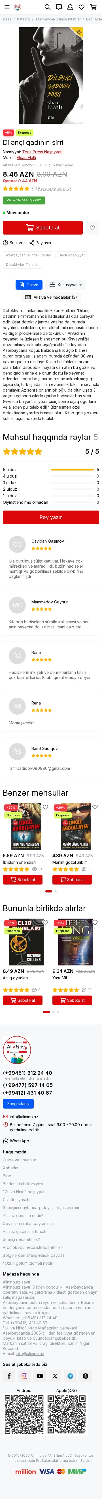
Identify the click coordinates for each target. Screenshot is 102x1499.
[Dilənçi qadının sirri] (51, 75)
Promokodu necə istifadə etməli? (33, 1247)
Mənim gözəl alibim (70, 862)
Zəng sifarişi (18, 1103)
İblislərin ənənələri (19, 862)
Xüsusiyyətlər (70, 284)
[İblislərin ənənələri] (26, 826)
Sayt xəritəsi (85, 1455)
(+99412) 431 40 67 (27, 1093)
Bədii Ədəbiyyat (72, 255)
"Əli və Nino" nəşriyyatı (24, 1191)
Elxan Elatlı (26, 157)
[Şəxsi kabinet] (70, 7)
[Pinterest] (85, 1376)
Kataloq (23, 19)
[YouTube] (39, 1376)
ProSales (43, 1460)
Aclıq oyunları (15, 977)
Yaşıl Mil (59, 977)
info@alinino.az (24, 1116)
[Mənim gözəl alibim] (75, 826)
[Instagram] (24, 1376)
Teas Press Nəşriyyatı (42, 151)
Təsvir (32, 284)
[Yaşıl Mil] (75, 942)
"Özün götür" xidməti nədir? (28, 1263)
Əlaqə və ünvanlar (19, 1159)
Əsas (7, 19)
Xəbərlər (11, 1167)
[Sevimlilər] (92, 228)
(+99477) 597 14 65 (28, 1085)
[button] (48, 891)
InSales (84, 1460)
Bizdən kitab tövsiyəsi (23, 1183)
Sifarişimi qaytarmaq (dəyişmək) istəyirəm (41, 1207)
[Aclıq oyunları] (26, 942)
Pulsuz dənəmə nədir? (23, 1215)
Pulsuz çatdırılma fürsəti (24, 1231)
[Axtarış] (47, 7)
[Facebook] (9, 1376)
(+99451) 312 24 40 (27, 1073)
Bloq (7, 1175)
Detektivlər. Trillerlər (22, 264)
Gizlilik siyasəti (16, 1199)
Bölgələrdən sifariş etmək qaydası (34, 1255)
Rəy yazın (51, 517)
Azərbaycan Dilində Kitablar (57, 19)
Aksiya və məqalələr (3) (55, 297)
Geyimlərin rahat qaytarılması (29, 1223)
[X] (55, 1376)
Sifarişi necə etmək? (21, 1239)
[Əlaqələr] (59, 7)
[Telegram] (70, 1376)
